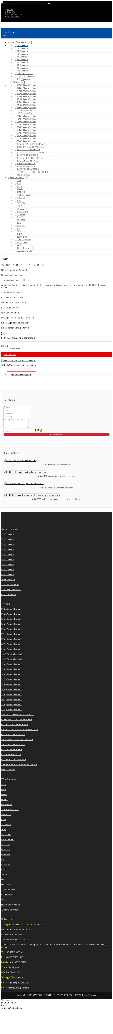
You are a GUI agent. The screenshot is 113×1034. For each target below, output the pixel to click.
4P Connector (22, 54)
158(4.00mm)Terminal (26, 119)
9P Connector (22, 68)
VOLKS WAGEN (24, 195)
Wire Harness (17, 177)
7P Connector (22, 62)
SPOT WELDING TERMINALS (31, 158)
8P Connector (22, 65)
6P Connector (22, 60)
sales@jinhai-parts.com (18, 327)
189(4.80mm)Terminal (26, 122)
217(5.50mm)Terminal (26, 124)
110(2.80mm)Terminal (26, 110)
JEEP (19, 206)
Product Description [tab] (21, 374)
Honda (20, 189)
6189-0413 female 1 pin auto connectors (56, 488)
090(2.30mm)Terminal (26, 108)
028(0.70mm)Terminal (26, 88)
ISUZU (20, 234)
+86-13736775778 (17, 962)
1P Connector (22, 46)
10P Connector (23, 71)
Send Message (56, 435)
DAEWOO (21, 192)
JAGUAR (21, 209)
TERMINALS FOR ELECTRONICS (32, 172)
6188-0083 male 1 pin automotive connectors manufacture (56, 499)
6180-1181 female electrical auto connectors (56, 476)
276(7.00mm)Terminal (26, 133)
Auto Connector (18, 42)
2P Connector (22, 48)
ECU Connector (23, 79)
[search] (30, 334)
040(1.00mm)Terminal (26, 91)
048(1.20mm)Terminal (26, 94)
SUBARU (21, 226)
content (19, 977)
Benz (19, 184)
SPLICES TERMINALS (27, 161)
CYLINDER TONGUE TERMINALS (33, 152)
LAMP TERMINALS (26, 164)
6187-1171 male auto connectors (56, 465)
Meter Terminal (8, 769)
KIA (19, 223)
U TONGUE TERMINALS (28, 150)
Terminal (14, 82)
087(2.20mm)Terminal (26, 105)
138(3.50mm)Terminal (26, 116)
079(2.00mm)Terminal (26, 102)
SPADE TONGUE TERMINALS (31, 144)
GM (18, 228)
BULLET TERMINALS (27, 155)
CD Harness (22, 242)
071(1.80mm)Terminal (26, 99)
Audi (19, 181)
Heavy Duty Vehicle (25, 248)
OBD (19, 245)
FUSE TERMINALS (26, 166)
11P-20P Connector (25, 74)
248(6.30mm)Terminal (26, 130)
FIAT (19, 200)
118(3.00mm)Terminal (26, 113)
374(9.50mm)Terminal (26, 141)
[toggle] (49, 3)
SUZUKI (21, 214)
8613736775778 (8, 1002)
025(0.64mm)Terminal (26, 85)
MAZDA (21, 217)
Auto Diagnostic (24, 240)
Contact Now (10, 354)
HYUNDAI (22, 237)
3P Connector (22, 51)
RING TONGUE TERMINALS (30, 147)
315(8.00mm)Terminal (26, 138)
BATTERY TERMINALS (28, 169)
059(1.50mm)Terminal (26, 96)
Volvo (19, 231)
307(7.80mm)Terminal (26, 136)
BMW (19, 186)
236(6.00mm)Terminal (26, 127)
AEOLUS (21, 198)
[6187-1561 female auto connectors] (18, 360)
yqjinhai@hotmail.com (18, 322)
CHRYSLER (22, 212)
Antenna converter (25, 251)
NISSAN (21, 220)
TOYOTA (21, 203)
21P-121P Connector (25, 76)
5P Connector (22, 57)
